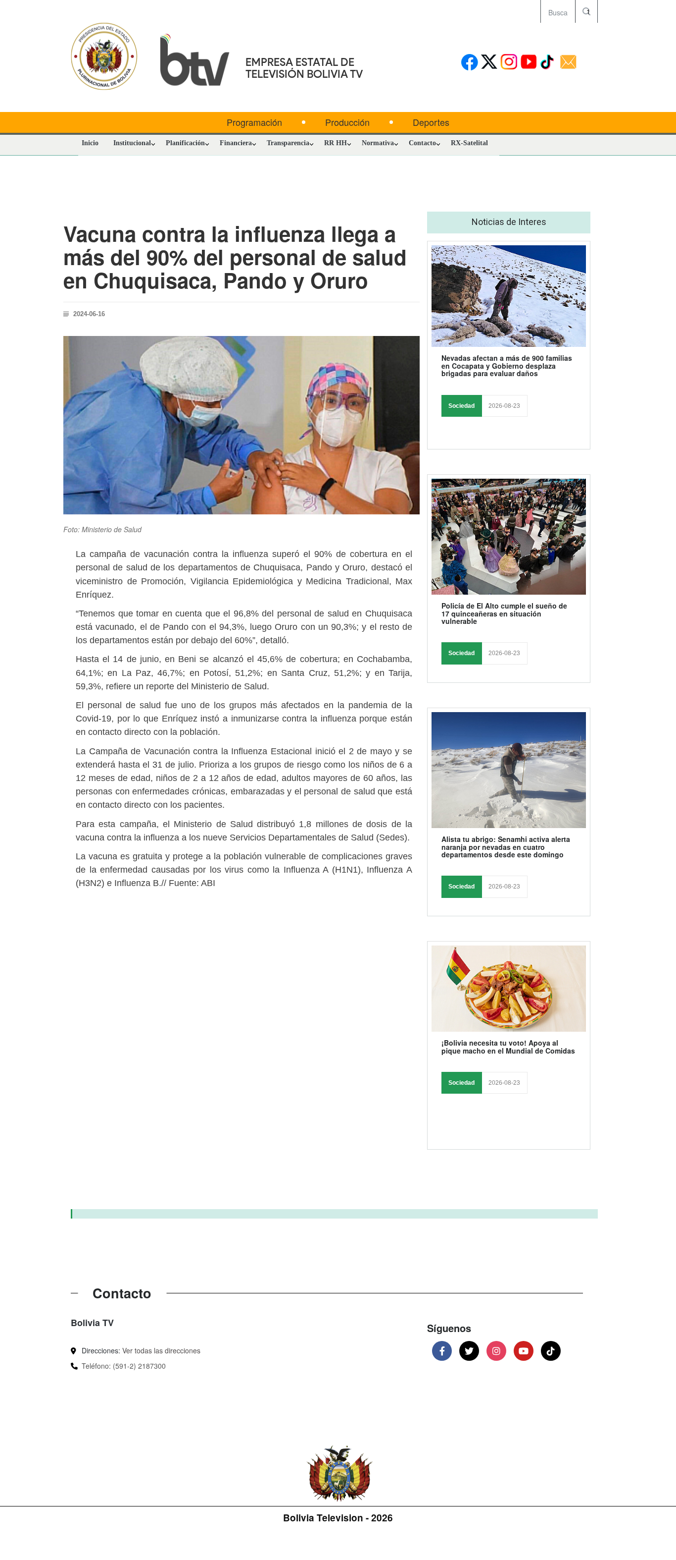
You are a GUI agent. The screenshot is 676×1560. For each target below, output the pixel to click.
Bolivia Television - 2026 (338, 1517)
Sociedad (461, 405)
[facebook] (469, 62)
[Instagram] (496, 1351)
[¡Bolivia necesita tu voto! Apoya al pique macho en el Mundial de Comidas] (509, 989)
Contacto (422, 143)
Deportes (431, 122)
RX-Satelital (469, 143)
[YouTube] (523, 1351)
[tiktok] (548, 62)
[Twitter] (469, 1351)
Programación (254, 122)
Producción (347, 122)
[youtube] (528, 62)
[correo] (568, 62)
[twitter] (489, 62)
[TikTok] (551, 1351)
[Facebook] (442, 1351)
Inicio (90, 143)
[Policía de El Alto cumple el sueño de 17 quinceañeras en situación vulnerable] (509, 537)
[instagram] (509, 62)
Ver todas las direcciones (161, 1350)
